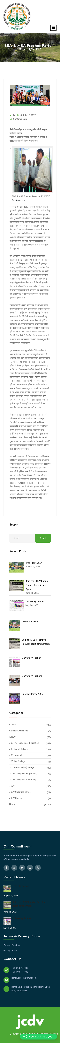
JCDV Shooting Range (20, 792)
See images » (18, 200)
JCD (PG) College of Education (24, 743)
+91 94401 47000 (20, 972)
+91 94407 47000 (20, 968)
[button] (38, 1037)
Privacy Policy (10, 950)
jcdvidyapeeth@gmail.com (24, 978)
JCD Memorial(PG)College (21, 767)
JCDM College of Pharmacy (22, 779)
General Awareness (18, 730)
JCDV (12, 786)
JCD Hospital (15, 755)
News (12, 804)
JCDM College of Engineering (23, 773)
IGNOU (12, 737)
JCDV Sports (15, 798)
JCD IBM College (17, 761)
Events (12, 724)
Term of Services (11, 945)
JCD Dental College (18, 749)
